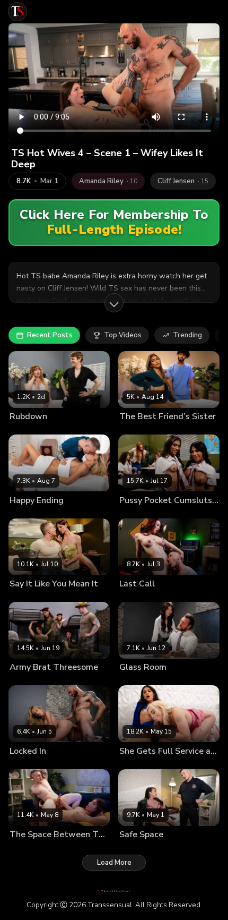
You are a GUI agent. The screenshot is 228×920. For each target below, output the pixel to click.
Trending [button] (187, 335)
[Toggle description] (114, 302)
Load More (114, 862)
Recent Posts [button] (50, 335)
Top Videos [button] (123, 335)
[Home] (17, 12)
